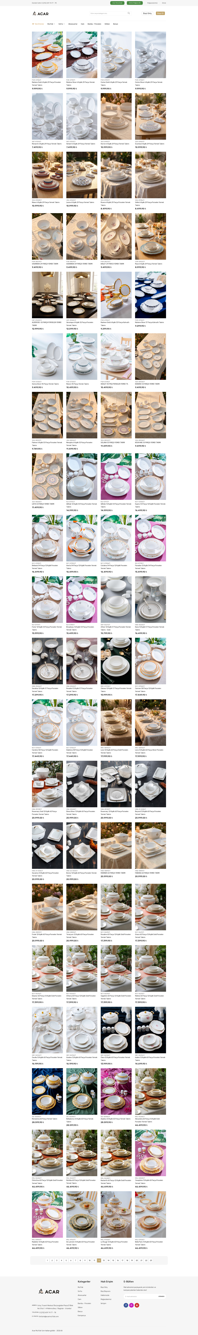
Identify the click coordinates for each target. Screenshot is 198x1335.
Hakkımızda (105, 1295)
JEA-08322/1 (71, 440)
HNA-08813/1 (36, 932)
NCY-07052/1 (71, 563)
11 (94, 1260)
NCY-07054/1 (105, 563)
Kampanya (82, 1316)
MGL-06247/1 (71, 1178)
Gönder (161, 1296)
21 (141, 1260)
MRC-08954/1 (140, 748)
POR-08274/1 (36, 261)
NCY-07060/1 (139, 686)
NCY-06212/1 (36, 993)
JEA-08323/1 (105, 440)
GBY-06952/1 (139, 1055)
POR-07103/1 (139, 320)
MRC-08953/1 (105, 748)
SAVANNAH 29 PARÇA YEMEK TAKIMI (45, 264)
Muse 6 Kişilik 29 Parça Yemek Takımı (148, 264)
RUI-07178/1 (139, 563)
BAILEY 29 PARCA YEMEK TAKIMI (112, 264)
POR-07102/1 (105, 320)
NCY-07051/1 (36, 563)
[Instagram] (131, 1305)
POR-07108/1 (139, 80)
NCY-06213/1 (71, 993)
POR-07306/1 (36, 382)
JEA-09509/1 (71, 200)
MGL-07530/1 (139, 1239)
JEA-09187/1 (105, 141)
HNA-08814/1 (71, 932)
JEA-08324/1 (140, 440)
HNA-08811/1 (139, 871)
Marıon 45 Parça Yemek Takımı (77, 384)
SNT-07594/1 (36, 141)
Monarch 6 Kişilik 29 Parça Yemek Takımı (47, 144)
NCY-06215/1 (139, 993)
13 (104, 1260)
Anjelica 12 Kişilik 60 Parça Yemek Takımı (115, 1119)
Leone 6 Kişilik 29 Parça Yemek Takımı (80, 202)
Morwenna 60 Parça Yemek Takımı (44, 1119)
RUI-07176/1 (70, 502)
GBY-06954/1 (71, 1055)
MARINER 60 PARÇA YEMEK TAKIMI (113, 873)
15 (113, 1260)
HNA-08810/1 (105, 871)
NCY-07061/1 (36, 748)
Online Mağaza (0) (134, 3)
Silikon (107, 24)
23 (151, 1260)
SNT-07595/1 (70, 141)
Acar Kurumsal (117, 3)
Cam (82, 24)
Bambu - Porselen (94, 24)
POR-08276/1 (105, 261)
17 (122, 1260)
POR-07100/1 (36, 80)
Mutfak (50, 24)
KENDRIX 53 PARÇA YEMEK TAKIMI (147, 384)
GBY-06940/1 (105, 1055)
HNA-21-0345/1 (140, 809)
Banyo (115, 24)
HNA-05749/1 (105, 809)
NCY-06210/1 (105, 932)
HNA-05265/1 (71, 686)
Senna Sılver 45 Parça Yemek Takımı (45, 384)
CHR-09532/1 (140, 261)
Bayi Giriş (147, 13)
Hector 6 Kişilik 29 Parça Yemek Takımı (115, 144)
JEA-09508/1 (36, 200)
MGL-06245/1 (139, 1116)
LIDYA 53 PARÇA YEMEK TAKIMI (43, 504)
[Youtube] (137, 1305)
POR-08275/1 (71, 261)
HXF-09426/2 (71, 320)
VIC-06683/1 (36, 1116)
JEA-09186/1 (139, 200)
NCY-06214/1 (105, 993)
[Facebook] (126, 1305)
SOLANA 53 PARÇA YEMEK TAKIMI (113, 443)
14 (108, 1260)
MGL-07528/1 (105, 1239)
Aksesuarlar (72, 24)
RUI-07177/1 (105, 502)
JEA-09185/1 (105, 200)
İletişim (103, 1303)
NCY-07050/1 (139, 502)
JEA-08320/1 (140, 382)
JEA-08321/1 (36, 440)
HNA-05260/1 (140, 625)
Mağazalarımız (152, 3)
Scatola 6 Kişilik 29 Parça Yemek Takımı (149, 144)
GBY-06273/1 (105, 625)
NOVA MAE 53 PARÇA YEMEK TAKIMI (148, 443)
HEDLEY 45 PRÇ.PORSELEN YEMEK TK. (114, 384)
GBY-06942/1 (36, 1055)
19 (132, 1260)
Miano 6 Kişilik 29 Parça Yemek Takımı (45, 202)
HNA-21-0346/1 (37, 871)
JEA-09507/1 (139, 141)
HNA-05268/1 (71, 809)
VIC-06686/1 (105, 1116)
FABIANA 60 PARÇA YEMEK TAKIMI (147, 873)
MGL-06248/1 (105, 1178)
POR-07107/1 (105, 80)
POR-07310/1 (105, 382)
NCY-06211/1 (139, 932)
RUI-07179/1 (36, 625)
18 (127, 1260)
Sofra (61, 24)
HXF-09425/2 (37, 320)
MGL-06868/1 (140, 1178)
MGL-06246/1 (36, 1178)
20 (137, 1260)
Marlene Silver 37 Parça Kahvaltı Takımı (149, 322)
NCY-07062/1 (71, 748)
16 (118, 1260)
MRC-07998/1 (105, 686)
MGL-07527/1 (70, 1239)
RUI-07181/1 (70, 625)
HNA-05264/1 (37, 686)
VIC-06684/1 (70, 1116)
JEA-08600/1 (36, 502)
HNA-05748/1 (37, 809)
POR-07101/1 (70, 80)
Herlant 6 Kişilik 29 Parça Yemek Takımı (80, 144)
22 (146, 1260)
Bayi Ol (160, 13)
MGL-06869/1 (36, 1239)
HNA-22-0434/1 (71, 871)
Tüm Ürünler (39, 24)
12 (99, 1260)
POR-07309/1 (71, 382)
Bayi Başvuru (105, 1291)
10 (90, 1260)
